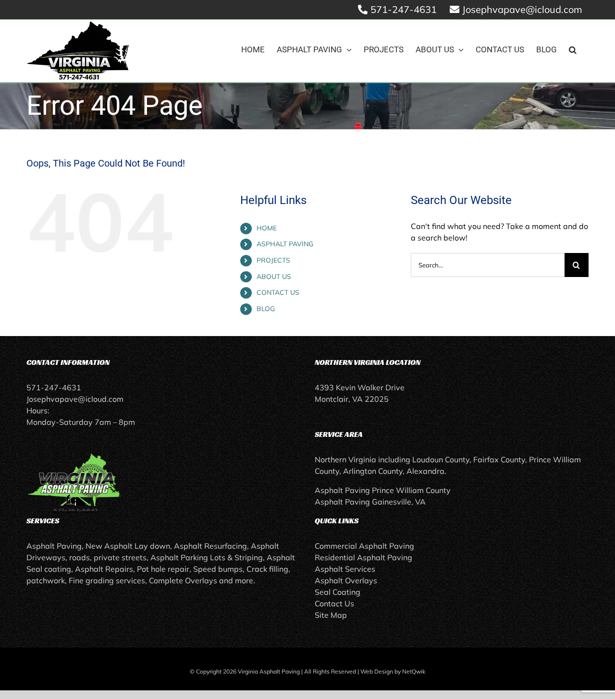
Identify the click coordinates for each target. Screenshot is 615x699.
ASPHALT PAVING (285, 244)
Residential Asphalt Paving (363, 557)
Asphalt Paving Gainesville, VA (370, 501)
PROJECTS (273, 260)
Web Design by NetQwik (392, 671)
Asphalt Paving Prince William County (383, 490)
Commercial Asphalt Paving (364, 546)
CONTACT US (278, 292)
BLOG (266, 308)
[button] (573, 50)
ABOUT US (274, 276)
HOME (267, 228)
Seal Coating (337, 592)
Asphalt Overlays (346, 580)
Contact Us (334, 603)
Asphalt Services (345, 569)
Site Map (331, 615)
